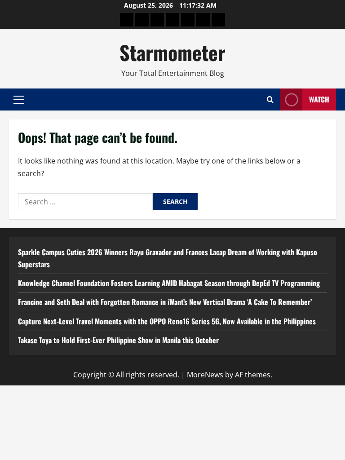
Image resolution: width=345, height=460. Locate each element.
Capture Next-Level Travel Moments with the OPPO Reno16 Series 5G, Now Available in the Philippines (167, 321)
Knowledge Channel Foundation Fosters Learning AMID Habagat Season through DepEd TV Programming (169, 283)
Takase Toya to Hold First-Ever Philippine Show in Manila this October (118, 340)
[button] (18, 99)
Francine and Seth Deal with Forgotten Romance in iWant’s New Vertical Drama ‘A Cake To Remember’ (165, 301)
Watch (319, 99)
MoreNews (205, 375)
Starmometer (172, 52)
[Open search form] (270, 99)
